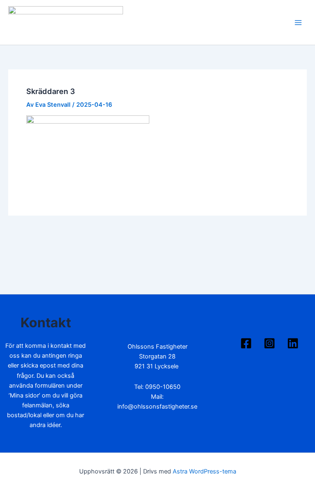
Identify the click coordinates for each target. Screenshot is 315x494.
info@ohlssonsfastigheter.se (157, 406)
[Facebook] (246, 343)
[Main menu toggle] (298, 22)
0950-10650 (162, 387)
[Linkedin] (293, 343)
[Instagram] (269, 343)
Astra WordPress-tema (204, 471)
